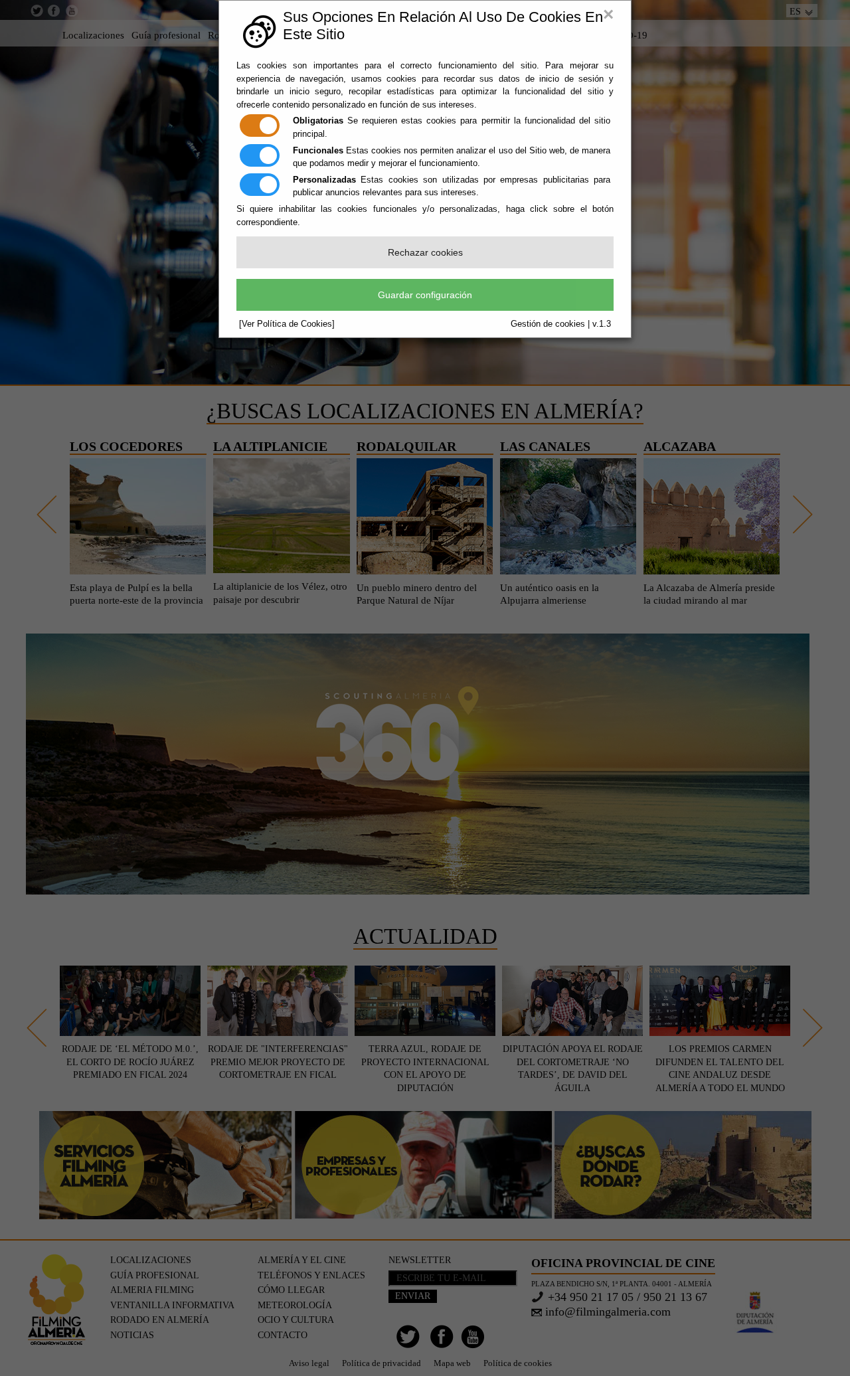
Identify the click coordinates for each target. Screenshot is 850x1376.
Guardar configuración (425, 295)
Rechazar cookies (425, 252)
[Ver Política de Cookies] (287, 324)
